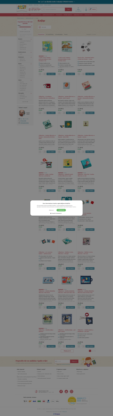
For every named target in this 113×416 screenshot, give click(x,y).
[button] (56, 213)
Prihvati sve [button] (61, 210)
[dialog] (56, 208)
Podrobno (74, 206)
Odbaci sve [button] (51, 210)
